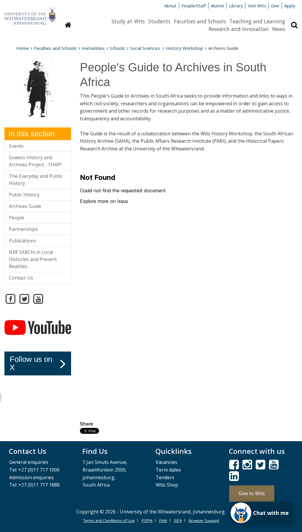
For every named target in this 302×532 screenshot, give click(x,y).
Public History (24, 194)
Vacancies (166, 462)
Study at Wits (128, 21)
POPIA (147, 520)
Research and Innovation (239, 28)
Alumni (217, 6)
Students (159, 21)
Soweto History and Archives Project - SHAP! (35, 161)
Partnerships (23, 229)
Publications (22, 240)
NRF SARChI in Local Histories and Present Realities (33, 259)
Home (22, 48)
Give (275, 6)
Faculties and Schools (200, 21)
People (16, 217)
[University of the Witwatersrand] (30, 13)
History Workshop (184, 48)
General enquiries (28, 462)
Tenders (165, 477)
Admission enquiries (31, 477)
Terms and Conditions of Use (109, 520)
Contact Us (21, 278)
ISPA (178, 520)
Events (16, 146)
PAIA (163, 520)
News (278, 28)
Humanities (93, 48)
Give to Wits (252, 493)
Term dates (168, 470)
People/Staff (193, 6)
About (170, 6)
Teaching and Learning (257, 21)
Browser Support (204, 520)
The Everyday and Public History (36, 179)
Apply (289, 6)
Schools (117, 48)
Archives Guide (25, 206)
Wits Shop (167, 485)
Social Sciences (145, 48)
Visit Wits (257, 6)
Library (236, 6)
